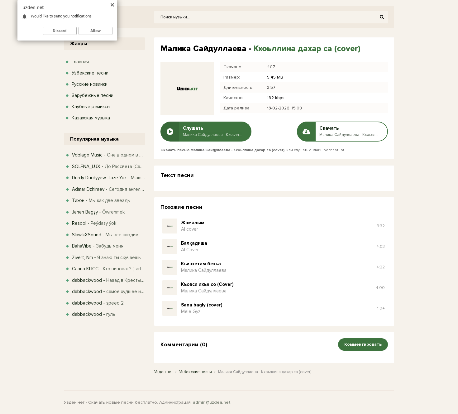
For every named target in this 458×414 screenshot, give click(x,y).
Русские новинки (89, 84)
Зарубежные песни (92, 95)
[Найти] (381, 17)
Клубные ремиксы (91, 106)
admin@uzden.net (212, 402)
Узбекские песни (90, 73)
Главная (80, 62)
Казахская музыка (91, 118)
